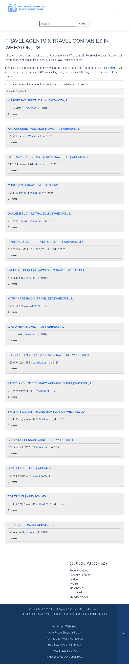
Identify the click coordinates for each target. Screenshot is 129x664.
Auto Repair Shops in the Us (64, 632)
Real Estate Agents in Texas (64, 644)
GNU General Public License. (91, 613)
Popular (74, 583)
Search (83, 23)
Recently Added (79, 570)
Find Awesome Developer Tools (64, 656)
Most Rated (76, 588)
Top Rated (76, 592)
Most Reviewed (79, 596)
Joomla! (26, 613)
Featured (75, 579)
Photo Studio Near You (64, 650)
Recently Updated (80, 575)
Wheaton (31, 108)
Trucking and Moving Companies (64, 638)
